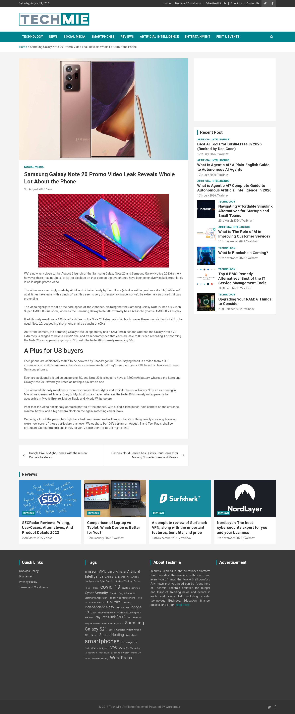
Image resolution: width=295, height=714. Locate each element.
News (53, 36)
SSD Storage (127, 642)
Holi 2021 (114, 602)
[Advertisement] (235, 89)
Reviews (127, 36)
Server (95, 635)
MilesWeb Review (106, 612)
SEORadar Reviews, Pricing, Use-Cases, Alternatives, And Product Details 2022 (47, 527)
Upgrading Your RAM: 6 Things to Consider (245, 301)
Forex (139, 598)
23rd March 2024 (229, 220)
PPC (129, 617)
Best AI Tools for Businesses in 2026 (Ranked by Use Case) (229, 146)
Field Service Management (122, 598)
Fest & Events (228, 36)
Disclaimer (26, 576)
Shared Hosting (111, 635)
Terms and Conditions (33, 587)
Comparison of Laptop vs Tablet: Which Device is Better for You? (113, 527)
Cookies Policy (29, 571)
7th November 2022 (230, 288)
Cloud (96, 588)
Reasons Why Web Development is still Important (113, 620)
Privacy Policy (28, 582)
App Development (116, 572)
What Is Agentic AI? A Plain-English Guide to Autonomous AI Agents (233, 167)
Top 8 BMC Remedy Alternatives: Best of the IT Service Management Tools (242, 278)
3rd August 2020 (34, 189)
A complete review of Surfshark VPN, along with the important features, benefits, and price (179, 527)
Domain (113, 593)
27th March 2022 (33, 538)
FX (86, 602)
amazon (91, 571)
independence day (99, 607)
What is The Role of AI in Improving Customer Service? (244, 234)
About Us (236, 3)
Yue (50, 189)
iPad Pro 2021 (122, 607)
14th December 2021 (165, 538)
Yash (249, 288)
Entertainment (197, 36)
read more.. (183, 605)
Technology (32, 36)
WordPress (121, 657)
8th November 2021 (229, 538)
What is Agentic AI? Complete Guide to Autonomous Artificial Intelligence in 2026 (234, 187)
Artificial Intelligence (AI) (117, 577)
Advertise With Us (215, 3)
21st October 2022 (230, 309)
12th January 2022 (99, 538)
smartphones (102, 641)
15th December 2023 (231, 241)
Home (167, 3)
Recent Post (211, 132)
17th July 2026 (206, 154)
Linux (93, 612)
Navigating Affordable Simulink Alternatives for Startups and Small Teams (245, 211)
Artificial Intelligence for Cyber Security (112, 579)
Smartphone (131, 635)
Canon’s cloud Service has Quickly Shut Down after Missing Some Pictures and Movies (144, 455)
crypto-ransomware (131, 588)
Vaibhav (223, 154)
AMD (103, 571)
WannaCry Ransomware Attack (114, 652)
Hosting (127, 602)
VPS (113, 648)
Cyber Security (96, 593)
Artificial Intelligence (159, 36)
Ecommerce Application (96, 598)
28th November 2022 (231, 258)
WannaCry (124, 648)
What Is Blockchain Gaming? (243, 252)
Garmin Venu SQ (97, 602)
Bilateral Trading (123, 581)
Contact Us (252, 3)
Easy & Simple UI (127, 593)
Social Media (74, 36)
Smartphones (103, 36)
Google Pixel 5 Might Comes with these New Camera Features (58, 455)
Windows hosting (100, 658)
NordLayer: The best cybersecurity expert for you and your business (242, 527)
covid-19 (110, 587)
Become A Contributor (188, 3)
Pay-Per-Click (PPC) (110, 617)
